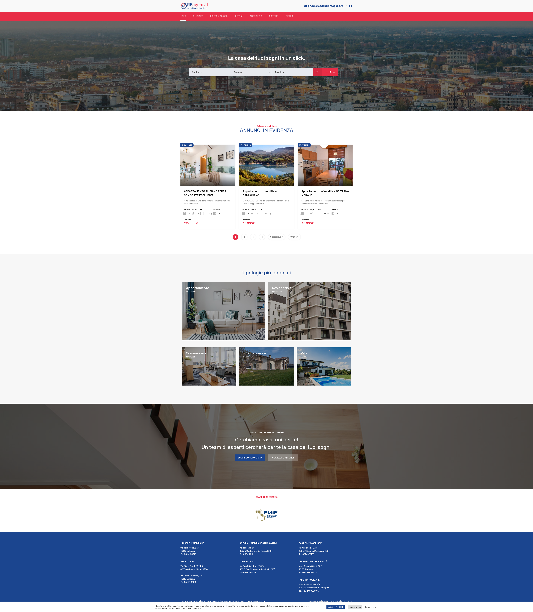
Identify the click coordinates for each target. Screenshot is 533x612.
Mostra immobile (208, 178)
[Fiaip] (266, 521)
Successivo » (276, 237)
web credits (347, 601)
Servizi (239, 16)
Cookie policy (370, 607)
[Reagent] (194, 8)
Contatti (274, 16)
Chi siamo (198, 16)
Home (183, 16)
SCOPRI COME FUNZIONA (250, 458)
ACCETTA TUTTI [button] (335, 607)
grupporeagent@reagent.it (325, 6)
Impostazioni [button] (355, 607)
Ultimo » (294, 237)
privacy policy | (315, 601)
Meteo (289, 16)
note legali (335, 601)
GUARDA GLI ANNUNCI (283, 458)
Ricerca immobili (219, 16)
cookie (325, 601)
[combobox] (209, 72)
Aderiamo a (256, 16)
